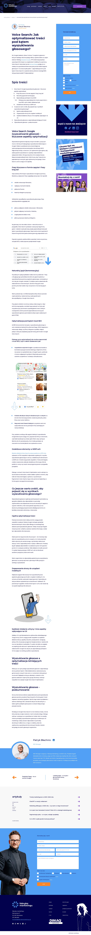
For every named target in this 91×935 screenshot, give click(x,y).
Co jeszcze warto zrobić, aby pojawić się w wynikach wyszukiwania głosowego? (28, 108)
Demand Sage (33, 64)
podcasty (51, 905)
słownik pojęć (65, 902)
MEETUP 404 (60, 6)
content (13, 808)
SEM (13, 805)
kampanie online (15, 802)
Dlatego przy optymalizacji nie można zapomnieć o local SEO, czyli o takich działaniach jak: (33, 101)
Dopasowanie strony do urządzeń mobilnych (29, 113)
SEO (13, 803)
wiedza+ (40, 6)
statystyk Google (25, 60)
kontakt (54, 6)
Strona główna (7, 17)
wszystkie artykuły (15, 820)
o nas (49, 6)
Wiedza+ (13, 17)
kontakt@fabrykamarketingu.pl (21, 919)
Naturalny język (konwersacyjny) (25, 95)
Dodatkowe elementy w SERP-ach (26, 104)
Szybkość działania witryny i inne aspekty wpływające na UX (32, 117)
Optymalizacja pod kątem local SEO (26, 98)
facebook (14, 807)
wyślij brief (79, 6)
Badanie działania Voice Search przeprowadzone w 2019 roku (29, 453)
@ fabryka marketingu (74, 933)
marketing (14, 810)
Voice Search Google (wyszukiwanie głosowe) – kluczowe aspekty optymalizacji (30, 90)
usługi (28, 6)
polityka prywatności (67, 908)
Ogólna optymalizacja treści (24, 111)
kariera (45, 6)
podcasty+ (34, 6)
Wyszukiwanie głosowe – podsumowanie (25, 122)
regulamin (64, 905)
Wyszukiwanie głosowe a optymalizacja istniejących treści (30, 120)
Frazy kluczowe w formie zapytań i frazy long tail (29, 93)
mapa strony (65, 915)
